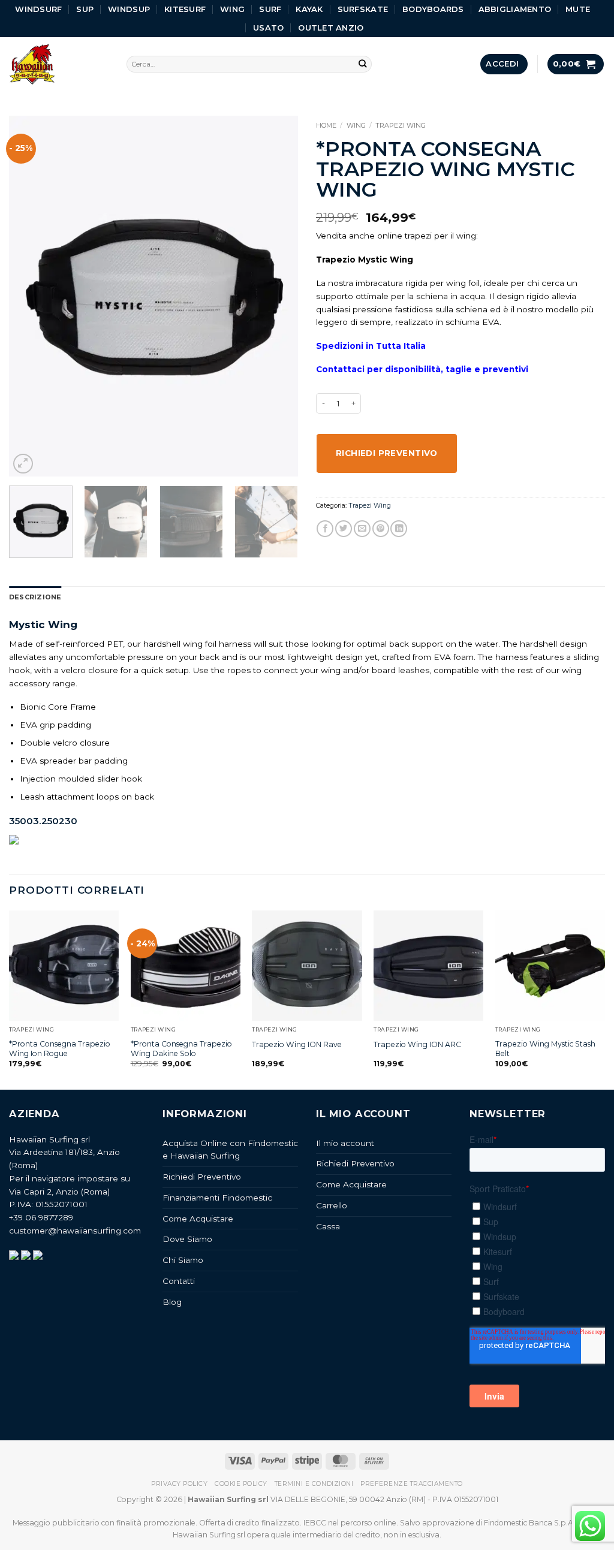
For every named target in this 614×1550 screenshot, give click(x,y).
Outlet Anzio (330, 27)
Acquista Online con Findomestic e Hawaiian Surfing (230, 1149)
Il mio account (345, 1143)
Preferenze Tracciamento (411, 1484)
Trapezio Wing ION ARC (417, 1044)
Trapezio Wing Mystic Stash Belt (545, 1048)
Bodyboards (433, 9)
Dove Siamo (187, 1239)
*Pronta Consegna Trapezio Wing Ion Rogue (59, 1048)
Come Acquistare (197, 1218)
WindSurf (38, 9)
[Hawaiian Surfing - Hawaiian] (59, 64)
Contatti (178, 1281)
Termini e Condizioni (314, 1484)
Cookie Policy (241, 1484)
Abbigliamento (514, 9)
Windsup (129, 9)
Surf (270, 9)
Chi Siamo (182, 1260)
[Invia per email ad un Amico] (362, 529)
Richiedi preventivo (387, 453)
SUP (85, 9)
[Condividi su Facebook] (325, 529)
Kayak (309, 9)
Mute (577, 9)
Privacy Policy (179, 1484)
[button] (503, 64)
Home (326, 125)
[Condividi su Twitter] (343, 529)
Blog (172, 1302)
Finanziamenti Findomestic (217, 1197)
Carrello (331, 1205)
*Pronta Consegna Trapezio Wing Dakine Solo (181, 1048)
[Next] (277, 296)
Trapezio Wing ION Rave (297, 1044)
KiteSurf (185, 9)
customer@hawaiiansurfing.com (75, 1230)
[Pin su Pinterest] (380, 529)
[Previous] (30, 296)
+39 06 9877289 (41, 1217)
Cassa (328, 1226)
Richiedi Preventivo (201, 1176)
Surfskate (363, 9)
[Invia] (362, 64)
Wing (232, 9)
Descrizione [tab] (35, 597)
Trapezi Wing (400, 125)
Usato (268, 27)
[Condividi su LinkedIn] (398, 529)
